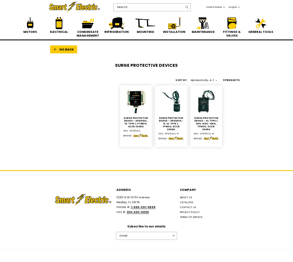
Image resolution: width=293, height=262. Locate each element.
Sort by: (181, 80)
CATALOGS (186, 202)
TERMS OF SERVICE (191, 217)
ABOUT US (186, 197)
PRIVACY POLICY (190, 212)
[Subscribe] (173, 236)
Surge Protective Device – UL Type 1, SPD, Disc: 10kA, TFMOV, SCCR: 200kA (206, 124)
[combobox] (152, 7)
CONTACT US (188, 207)
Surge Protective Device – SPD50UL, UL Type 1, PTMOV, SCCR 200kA (136, 122)
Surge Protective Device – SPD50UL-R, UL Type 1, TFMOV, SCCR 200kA (171, 124)
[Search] (187, 7)
